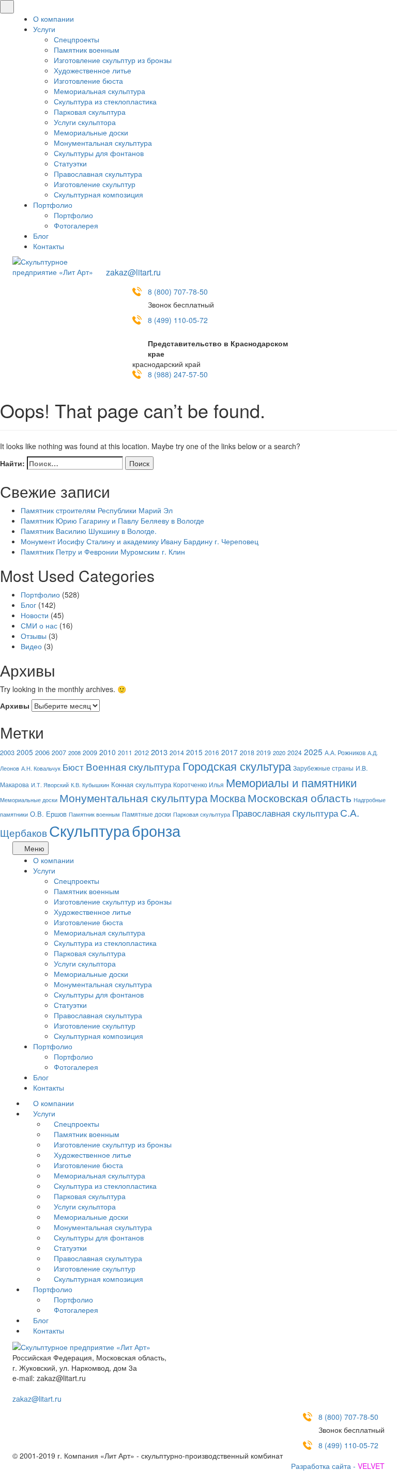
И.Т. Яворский (50, 785)
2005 (25, 752)
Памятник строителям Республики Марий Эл (97, 510)
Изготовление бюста (88, 80)
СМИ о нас (39, 625)
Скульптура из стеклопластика (105, 101)
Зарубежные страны (323, 768)
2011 (125, 752)
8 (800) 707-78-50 (178, 291)
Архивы (14, 705)
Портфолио (52, 205)
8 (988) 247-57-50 (178, 374)
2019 (263, 752)
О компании (53, 18)
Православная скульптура (98, 173)
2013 (159, 751)
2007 (59, 752)
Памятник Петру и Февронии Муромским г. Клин (103, 551)
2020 (279, 752)
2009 (90, 752)
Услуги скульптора (85, 122)
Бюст (73, 766)
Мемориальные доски (91, 132)
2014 (177, 752)
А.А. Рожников (345, 752)
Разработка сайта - (338, 1466)
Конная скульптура (141, 784)
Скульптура (89, 830)
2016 (212, 752)
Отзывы (34, 636)
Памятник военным (86, 49)
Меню (33, 848)
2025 (313, 751)
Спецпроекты (76, 39)
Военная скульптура (133, 766)
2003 (7, 752)
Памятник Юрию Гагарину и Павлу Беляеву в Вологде (112, 520)
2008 (74, 752)
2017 (229, 752)
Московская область (300, 797)
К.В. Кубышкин (90, 785)
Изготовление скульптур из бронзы (113, 60)
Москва (228, 797)
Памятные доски (146, 813)
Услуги (44, 29)
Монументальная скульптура (103, 142)
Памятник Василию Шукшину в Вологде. (89, 531)
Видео (31, 646)
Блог (41, 236)
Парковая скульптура (90, 111)
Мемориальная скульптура (99, 91)
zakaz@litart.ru (133, 272)
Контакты (48, 246)
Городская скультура (236, 765)
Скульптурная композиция (98, 194)
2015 (194, 752)
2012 (141, 752)
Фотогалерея (76, 225)
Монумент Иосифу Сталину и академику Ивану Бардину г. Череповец (139, 541)
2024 (294, 752)
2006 (42, 752)
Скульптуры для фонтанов (99, 153)
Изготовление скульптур (94, 184)
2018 (247, 752)
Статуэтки (70, 163)
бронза (156, 830)
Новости (35, 615)
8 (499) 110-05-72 (178, 320)
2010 (107, 752)
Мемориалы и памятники (291, 782)
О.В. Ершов (48, 814)
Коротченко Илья (198, 784)
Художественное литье (92, 70)
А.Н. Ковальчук (40, 768)
